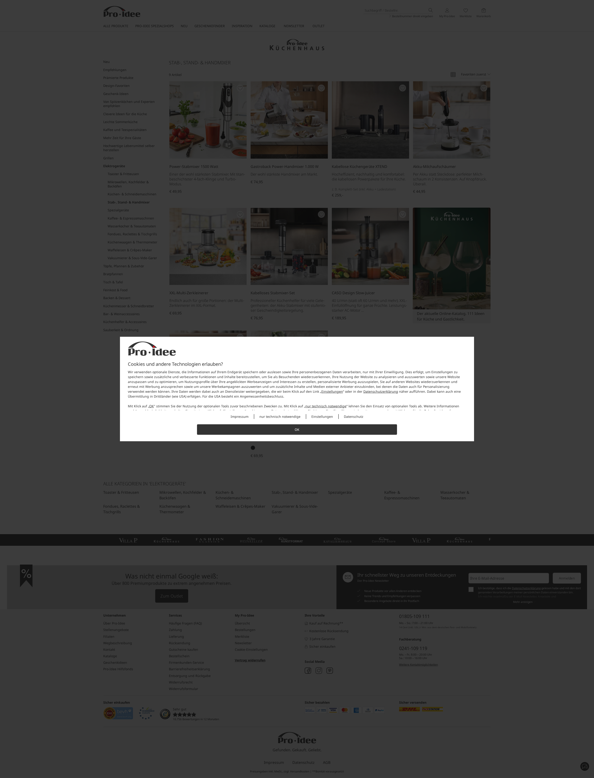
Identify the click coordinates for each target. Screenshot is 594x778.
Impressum (240, 416)
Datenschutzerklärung (380, 391)
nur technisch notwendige (325, 406)
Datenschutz (353, 416)
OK (151, 406)
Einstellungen (332, 391)
